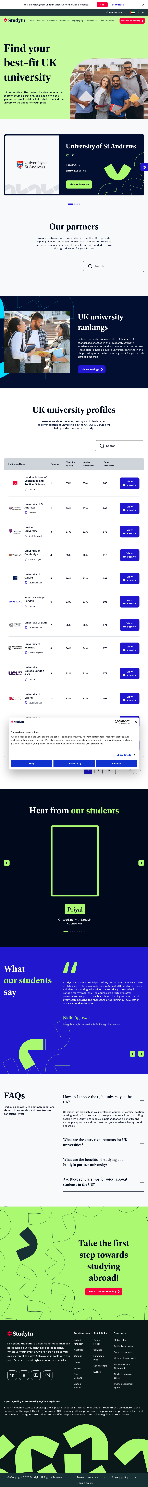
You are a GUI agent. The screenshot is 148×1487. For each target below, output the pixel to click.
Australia (78, 1349)
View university (79, 184)
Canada (78, 1355)
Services (62, 21)
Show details (124, 755)
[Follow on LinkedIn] (12, 1375)
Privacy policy (120, 1477)
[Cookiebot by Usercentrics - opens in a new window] (117, 722)
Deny (31, 763)
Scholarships (100, 1365)
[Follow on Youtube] (36, 1375)
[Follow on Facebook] (24, 1375)
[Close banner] (136, 722)
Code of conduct (123, 1352)
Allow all (116, 763)
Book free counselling (130, 20)
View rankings (90, 369)
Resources (89, 21)
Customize (72, 763)
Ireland (77, 1368)
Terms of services (87, 1477)
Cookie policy (85, 1483)
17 (130, 770)
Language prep (77, 21)
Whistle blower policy (125, 1358)
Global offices (121, 1340)
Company (110, 21)
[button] (70, 204)
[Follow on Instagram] (47, 1375)
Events (101, 21)
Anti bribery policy (123, 1346)
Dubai (77, 1361)
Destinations (35, 21)
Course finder (51, 21)
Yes (102, 4)
